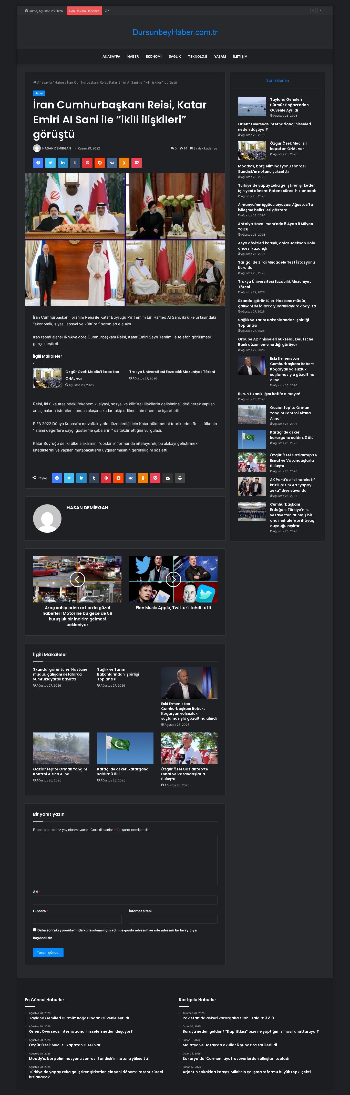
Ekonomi (154, 56)
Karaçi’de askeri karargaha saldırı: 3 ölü (123, 772)
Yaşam (220, 56)
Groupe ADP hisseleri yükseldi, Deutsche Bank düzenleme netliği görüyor (275, 342)
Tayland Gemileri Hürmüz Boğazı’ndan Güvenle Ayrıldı (289, 105)
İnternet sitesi (140, 911)
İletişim (240, 56)
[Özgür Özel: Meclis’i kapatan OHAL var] (47, 378)
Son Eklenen (277, 80)
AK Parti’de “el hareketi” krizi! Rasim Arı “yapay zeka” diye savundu (292, 485)
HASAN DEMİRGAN (56, 148)
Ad (36, 892)
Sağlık (175, 56)
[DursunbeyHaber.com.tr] (175, 32)
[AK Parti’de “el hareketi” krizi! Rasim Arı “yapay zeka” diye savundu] (252, 486)
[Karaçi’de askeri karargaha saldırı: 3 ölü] (125, 748)
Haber (133, 56)
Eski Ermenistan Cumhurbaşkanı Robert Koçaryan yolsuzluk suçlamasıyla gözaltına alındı (189, 711)
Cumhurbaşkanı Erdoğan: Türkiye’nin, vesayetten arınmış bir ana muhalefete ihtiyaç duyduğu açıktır (292, 515)
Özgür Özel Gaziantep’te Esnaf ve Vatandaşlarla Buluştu (184, 774)
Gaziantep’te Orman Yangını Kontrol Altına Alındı (60, 772)
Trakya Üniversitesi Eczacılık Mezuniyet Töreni (172, 371)
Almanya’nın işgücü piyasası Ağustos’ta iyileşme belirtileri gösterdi (275, 207)
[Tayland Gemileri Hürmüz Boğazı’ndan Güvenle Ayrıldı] (252, 106)
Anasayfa (111, 56)
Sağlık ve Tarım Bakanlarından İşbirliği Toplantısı (118, 674)
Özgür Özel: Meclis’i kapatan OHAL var (135, 11)
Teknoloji (197, 56)
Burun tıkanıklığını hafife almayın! (269, 393)
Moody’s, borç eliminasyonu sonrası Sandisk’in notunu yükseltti (272, 169)
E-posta (40, 911)
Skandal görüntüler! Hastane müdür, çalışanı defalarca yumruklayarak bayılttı (60, 674)
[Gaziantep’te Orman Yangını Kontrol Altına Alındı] (61, 748)
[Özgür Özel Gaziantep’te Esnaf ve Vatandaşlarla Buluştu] (189, 748)
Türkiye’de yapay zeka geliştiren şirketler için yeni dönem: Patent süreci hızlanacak (277, 188)
